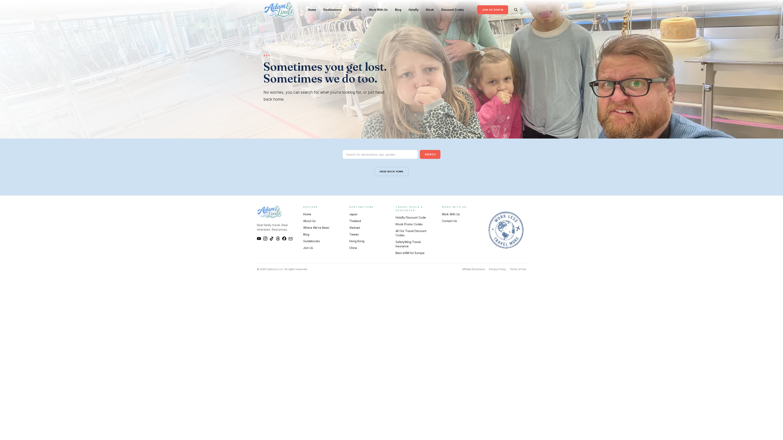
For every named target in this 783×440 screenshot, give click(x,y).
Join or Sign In (492, 9)
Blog (398, 9)
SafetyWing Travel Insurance (408, 244)
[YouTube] (259, 238)
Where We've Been (316, 227)
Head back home (391, 171)
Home (312, 9)
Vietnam (354, 227)
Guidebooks (311, 241)
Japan (353, 214)
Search (430, 154)
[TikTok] (272, 238)
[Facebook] (284, 238)
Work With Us (378, 9)
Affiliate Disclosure (473, 269)
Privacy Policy (497, 269)
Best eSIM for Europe (410, 253)
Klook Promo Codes (409, 224)
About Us (355, 9)
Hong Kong (356, 241)
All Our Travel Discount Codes (411, 233)
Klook (430, 9)
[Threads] (278, 238)
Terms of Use (518, 269)
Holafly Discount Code (411, 217)
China (353, 248)
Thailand (355, 221)
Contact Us (449, 221)
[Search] (516, 9)
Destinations (332, 9)
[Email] (291, 238)
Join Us (308, 248)
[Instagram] (265, 238)
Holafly (414, 9)
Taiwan (354, 234)
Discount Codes (452, 9)
